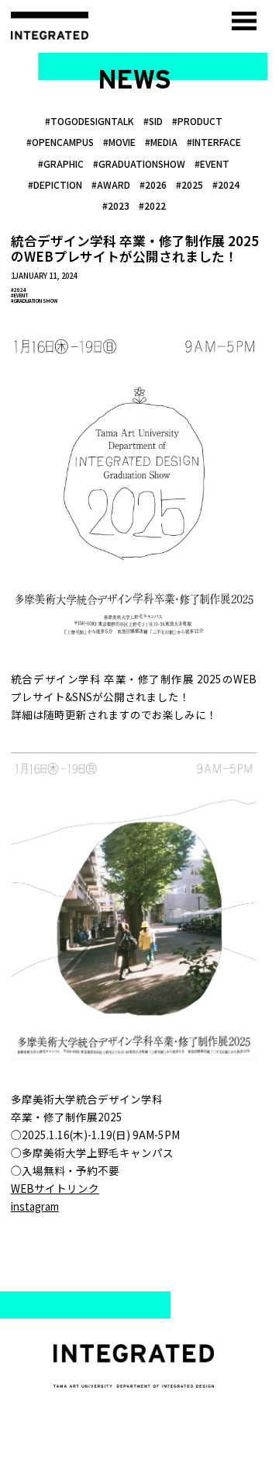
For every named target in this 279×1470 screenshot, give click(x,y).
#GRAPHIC (61, 163)
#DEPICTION (55, 184)
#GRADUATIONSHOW (139, 163)
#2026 (153, 184)
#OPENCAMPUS (60, 141)
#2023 (115, 205)
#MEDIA (161, 141)
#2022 (152, 205)
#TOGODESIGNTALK (89, 120)
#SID (153, 120)
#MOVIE (119, 141)
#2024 (18, 290)
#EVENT (19, 295)
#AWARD (110, 184)
